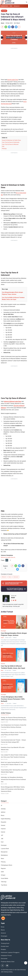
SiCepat (3, 875)
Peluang (3, 862)
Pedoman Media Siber (7, 961)
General (3, 663)
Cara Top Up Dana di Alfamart (10, 144)
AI (1, 805)
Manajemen (17, 6)
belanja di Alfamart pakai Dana (12, 401)
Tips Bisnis (4, 885)
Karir (2, 842)
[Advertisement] (14, 63)
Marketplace (4, 855)
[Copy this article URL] (2, 27)
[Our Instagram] (2, 965)
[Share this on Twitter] (9, 27)
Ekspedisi (3, 822)
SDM (11, 6)
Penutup (4, 148)
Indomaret (15, 577)
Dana (9, 577)
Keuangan (4, 10)
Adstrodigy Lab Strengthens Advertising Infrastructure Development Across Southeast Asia (13, 779)
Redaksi (3, 949)
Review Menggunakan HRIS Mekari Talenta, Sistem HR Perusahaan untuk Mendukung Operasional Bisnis (13, 789)
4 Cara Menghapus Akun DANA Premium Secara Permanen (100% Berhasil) (13, 699)
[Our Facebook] (7, 965)
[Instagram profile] (11, 600)
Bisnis (2, 815)
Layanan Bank (4, 6)
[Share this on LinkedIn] (16, 27)
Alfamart (4, 577)
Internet (3, 832)
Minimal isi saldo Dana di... (8, 557)
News (2, 858)
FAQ (3, 146)
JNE (2, 838)
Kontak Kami (5, 946)
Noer (2, 670)
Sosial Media (4, 878)
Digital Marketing (5, 818)
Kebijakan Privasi (6, 955)
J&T (2, 835)
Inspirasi (3, 828)
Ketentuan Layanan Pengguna (10, 952)
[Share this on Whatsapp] (5, 27)
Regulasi (3, 868)
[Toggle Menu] (26, 2)
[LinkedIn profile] (15, 600)
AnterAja (3, 809)
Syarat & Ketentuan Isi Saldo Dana (11, 140)
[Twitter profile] (13, 600)
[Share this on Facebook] (12, 27)
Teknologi (3, 881)
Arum (2, 23)
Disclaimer (4, 958)
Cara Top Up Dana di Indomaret (10, 142)
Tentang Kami (5, 943)
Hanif (2, 637)
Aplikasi (3, 812)
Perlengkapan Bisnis (6, 865)
